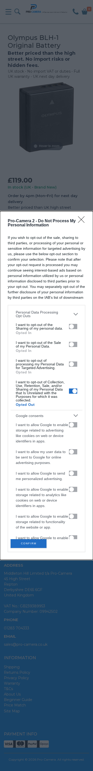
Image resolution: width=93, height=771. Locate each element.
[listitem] (46, 314)
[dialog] (46, 385)
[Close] (83, 221)
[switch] (73, 326)
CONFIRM (28, 543)
